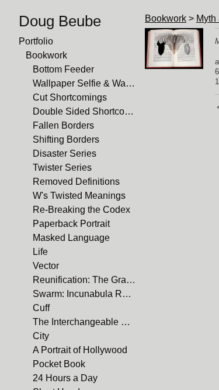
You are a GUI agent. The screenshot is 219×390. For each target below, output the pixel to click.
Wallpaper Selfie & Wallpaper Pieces (84, 83)
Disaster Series (64, 153)
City (41, 336)
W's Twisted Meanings (79, 196)
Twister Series (62, 167)
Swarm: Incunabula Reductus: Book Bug (84, 294)
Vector (46, 266)
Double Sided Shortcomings (84, 111)
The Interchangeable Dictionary (84, 322)
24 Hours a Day (65, 378)
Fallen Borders (63, 125)
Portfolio (36, 41)
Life (40, 252)
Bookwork (46, 55)
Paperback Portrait (71, 224)
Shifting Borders (66, 139)
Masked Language (71, 238)
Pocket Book (59, 364)
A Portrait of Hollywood (80, 350)
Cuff (41, 308)
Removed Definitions (76, 182)
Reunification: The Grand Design (84, 280)
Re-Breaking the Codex (81, 210)
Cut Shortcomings (70, 97)
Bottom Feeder (63, 69)
